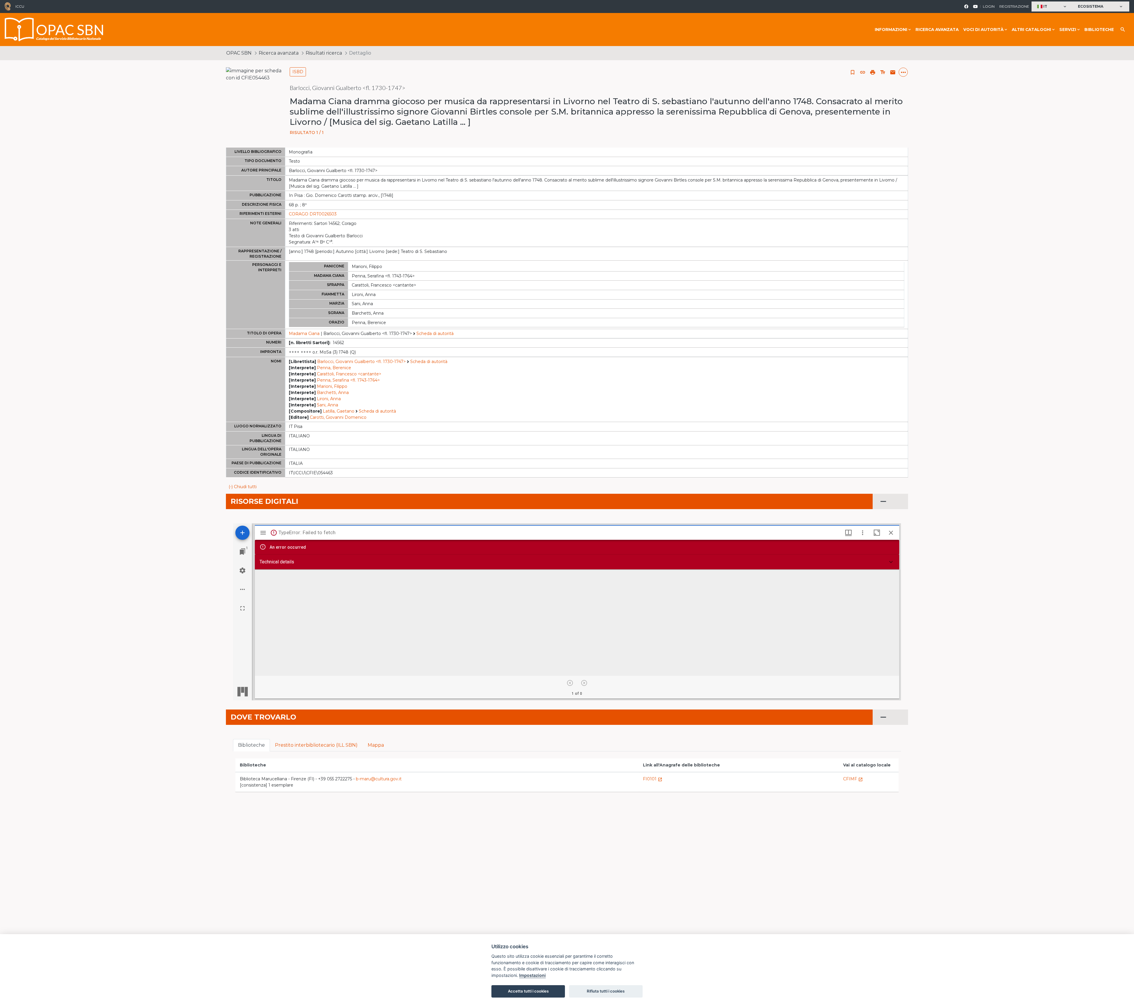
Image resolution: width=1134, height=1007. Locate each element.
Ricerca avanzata (937, 29)
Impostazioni (532, 975)
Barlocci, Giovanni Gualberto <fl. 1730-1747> (361, 361)
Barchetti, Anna (333, 392)
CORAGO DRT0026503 (313, 214)
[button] (1052, 6)
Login (989, 6)
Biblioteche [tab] (251, 745)
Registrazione (1014, 6)
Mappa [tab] (376, 745)
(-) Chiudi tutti (243, 486)
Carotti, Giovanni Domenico (338, 417)
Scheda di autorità (435, 333)
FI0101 (652, 779)
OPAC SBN (239, 53)
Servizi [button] (1067, 29)
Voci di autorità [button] (983, 29)
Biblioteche (1099, 29)
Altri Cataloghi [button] (1031, 29)
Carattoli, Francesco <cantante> (349, 374)
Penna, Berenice (334, 367)
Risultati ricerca (324, 53)
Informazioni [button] (891, 29)
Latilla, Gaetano (338, 411)
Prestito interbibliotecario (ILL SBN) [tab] (316, 745)
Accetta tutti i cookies (528, 991)
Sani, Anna (327, 405)
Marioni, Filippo (332, 386)
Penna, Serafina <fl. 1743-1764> (348, 380)
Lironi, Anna (329, 398)
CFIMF (853, 779)
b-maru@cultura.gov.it (379, 779)
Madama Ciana (304, 333)
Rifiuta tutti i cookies (606, 991)
